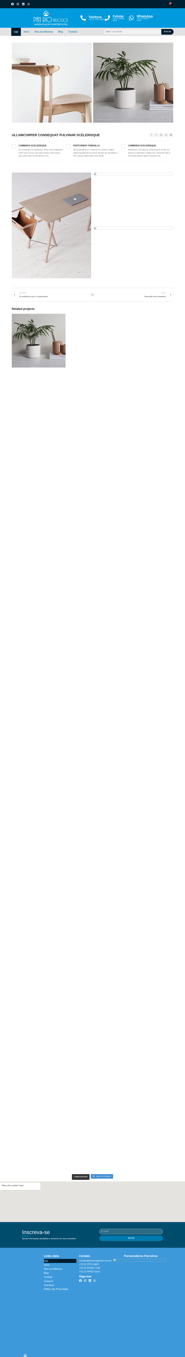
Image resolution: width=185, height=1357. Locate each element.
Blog (60, 32)
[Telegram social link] (171, 135)
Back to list (92, 294)
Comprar (48, 1281)
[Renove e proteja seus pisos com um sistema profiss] (45, 871)
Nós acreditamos (44, 32)
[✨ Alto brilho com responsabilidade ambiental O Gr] (140, 877)
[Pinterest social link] (161, 135)
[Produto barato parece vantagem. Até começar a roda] (77, 766)
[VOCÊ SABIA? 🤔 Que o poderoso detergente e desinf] (45, 964)
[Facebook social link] (151, 135)
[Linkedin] (23, 4)
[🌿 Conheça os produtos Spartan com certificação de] (45, 1111)
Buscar (167, 32)
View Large (62, 317)
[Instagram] (18, 4)
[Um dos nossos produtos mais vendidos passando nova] (77, 967)
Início (47, 1265)
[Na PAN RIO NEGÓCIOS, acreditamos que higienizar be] (108, 979)
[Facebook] (12, 4)
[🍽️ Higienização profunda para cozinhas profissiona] (77, 876)
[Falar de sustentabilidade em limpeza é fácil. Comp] (108, 771)
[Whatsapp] (28, 4)
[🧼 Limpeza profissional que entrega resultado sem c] (108, 868)
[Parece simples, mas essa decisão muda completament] (140, 766)
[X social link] (156, 135)
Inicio (26, 32)
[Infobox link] (38, 151)
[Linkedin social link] (166, 135)
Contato (72, 32)
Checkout (49, 1285)
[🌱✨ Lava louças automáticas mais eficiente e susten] (140, 994)
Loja (16, 32)
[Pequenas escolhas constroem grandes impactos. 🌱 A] (45, 769)
